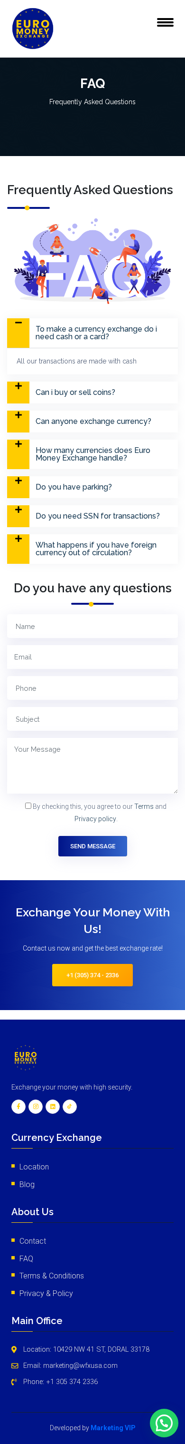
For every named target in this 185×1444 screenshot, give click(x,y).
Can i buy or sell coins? (75, 392)
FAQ (26, 1258)
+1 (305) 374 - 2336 (92, 975)
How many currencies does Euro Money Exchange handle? (93, 454)
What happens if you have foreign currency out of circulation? (96, 549)
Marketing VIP (113, 1428)
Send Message (92, 846)
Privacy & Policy (46, 1293)
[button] (92, 333)
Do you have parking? (74, 487)
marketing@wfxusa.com (80, 1366)
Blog (27, 1184)
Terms (144, 806)
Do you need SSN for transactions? (98, 516)
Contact (32, 1241)
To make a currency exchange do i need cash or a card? (96, 333)
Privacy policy (95, 819)
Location (34, 1166)
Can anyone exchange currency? (93, 421)
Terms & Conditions (51, 1275)
